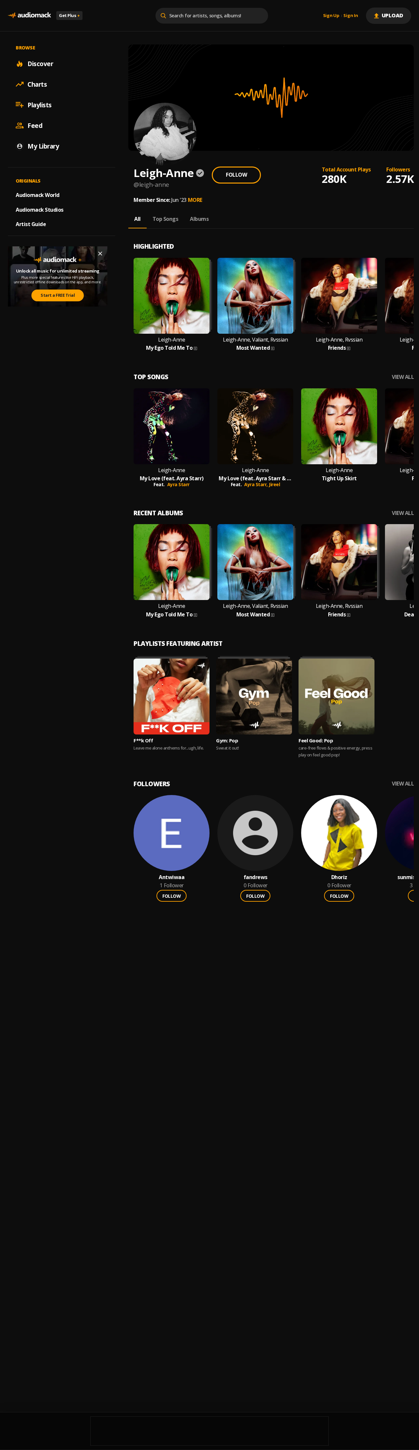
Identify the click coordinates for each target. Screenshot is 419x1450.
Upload (393, 15)
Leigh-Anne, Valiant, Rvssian (255, 339)
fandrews (255, 877)
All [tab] (137, 218)
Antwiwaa (171, 877)
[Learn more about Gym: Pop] (254, 696)
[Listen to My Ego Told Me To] (172, 296)
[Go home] (29, 15)
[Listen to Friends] (339, 296)
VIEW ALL (403, 377)
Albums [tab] (199, 218)
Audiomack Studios (40, 209)
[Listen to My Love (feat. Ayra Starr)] (172, 426)
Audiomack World (38, 194)
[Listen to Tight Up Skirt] (339, 426)
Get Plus (69, 15)
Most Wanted (253, 348)
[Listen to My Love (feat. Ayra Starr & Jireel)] (255, 426)
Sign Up (331, 15)
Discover (40, 63)
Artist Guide (31, 224)
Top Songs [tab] (165, 218)
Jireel (274, 484)
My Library (43, 146)
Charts (37, 84)
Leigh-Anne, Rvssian (339, 339)
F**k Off (143, 740)
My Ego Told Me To (169, 348)
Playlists (39, 104)
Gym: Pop (227, 740)
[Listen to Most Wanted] (255, 296)
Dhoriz (339, 877)
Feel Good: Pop (316, 740)
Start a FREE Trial (58, 295)
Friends (337, 348)
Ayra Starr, (256, 484)
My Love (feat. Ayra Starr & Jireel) (255, 478)
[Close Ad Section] (100, 253)
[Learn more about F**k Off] (172, 696)
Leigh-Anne (171, 339)
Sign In (350, 15)
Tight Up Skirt (339, 478)
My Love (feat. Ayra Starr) (172, 478)
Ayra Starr (178, 484)
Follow (236, 174)
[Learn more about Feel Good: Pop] (336, 696)
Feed (34, 125)
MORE (195, 199)
